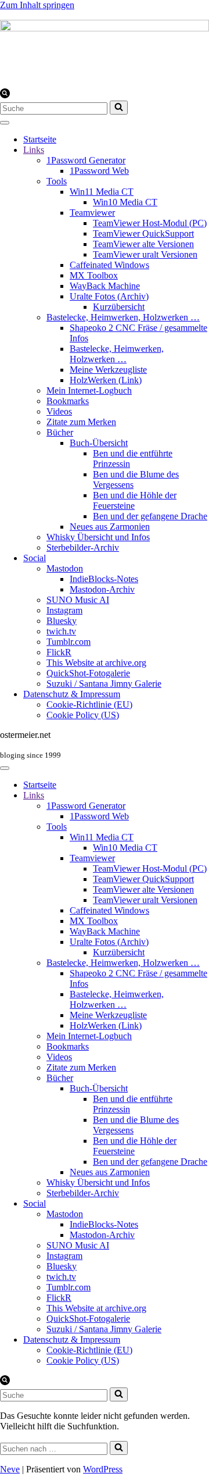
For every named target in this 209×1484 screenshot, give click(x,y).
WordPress (102, 1469)
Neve (10, 1469)
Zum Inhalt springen (37, 5)
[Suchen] (5, 95)
